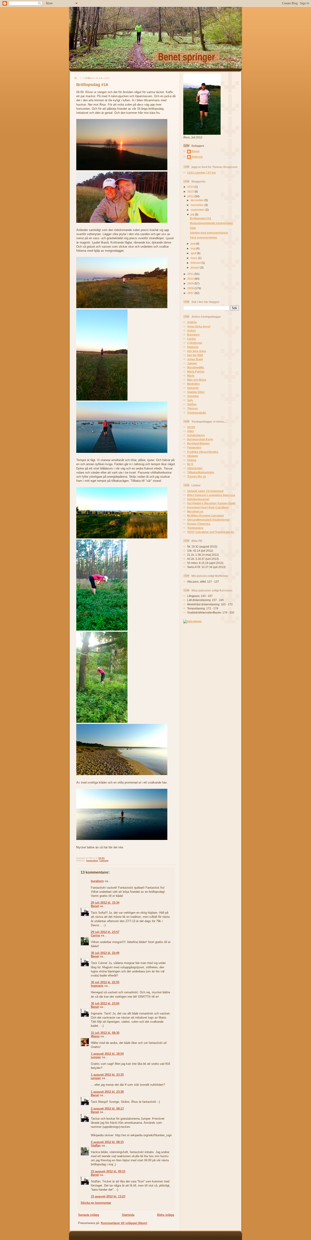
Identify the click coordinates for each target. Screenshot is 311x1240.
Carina (95, 935)
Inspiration (92, 860)
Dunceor (197, 156)
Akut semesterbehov (203, 237)
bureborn (97, 881)
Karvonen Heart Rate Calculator (208, 507)
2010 (190, 278)
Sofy (190, 400)
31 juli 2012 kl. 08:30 (105, 1033)
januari (195, 267)
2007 (190, 293)
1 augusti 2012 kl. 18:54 (107, 1053)
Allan (190, 431)
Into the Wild (195, 355)
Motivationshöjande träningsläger (211, 223)
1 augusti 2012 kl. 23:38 (107, 1091)
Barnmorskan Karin (200, 439)
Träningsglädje (196, 412)
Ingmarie (97, 985)
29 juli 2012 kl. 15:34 (105, 902)
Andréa (192, 322)
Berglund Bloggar (198, 443)
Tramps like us (196, 476)
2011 (190, 273)
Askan (191, 330)
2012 (190, 196)
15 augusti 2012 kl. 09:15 (108, 1171)
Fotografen (194, 447)
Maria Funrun (195, 371)
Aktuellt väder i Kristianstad (205, 490)
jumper (96, 1057)
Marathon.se (195, 511)
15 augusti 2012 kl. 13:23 (108, 1196)
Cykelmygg (194, 342)
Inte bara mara (196, 351)
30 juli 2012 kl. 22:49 (105, 953)
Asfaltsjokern (196, 435)
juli (193, 214)
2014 (190, 186)
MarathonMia (195, 367)
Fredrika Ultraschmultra (202, 451)
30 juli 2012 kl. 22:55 (105, 982)
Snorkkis (193, 396)
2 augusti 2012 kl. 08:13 (107, 1108)
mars (194, 257)
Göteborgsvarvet (198, 499)
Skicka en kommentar (96, 1202)
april (194, 253)
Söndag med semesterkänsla (209, 232)
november (197, 204)
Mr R (190, 464)
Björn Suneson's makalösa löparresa (211, 495)
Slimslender (195, 468)
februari (196, 262)
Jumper (192, 363)
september (198, 209)
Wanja (95, 1036)
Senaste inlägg (88, 1215)
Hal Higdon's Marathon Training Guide (211, 503)
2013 (190, 191)
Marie (190, 375)
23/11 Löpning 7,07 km (201, 172)
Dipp (193, 227)
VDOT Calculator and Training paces (210, 531)
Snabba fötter (196, 392)
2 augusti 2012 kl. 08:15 (107, 1142)
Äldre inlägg (165, 1215)
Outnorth (193, 387)
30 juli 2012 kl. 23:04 (105, 1003)
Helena (191, 460)
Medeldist (193, 383)
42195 (191, 427)
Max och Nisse (196, 379)
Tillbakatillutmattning (200, 472)
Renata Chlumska (198, 523)
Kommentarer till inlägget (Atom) (124, 1223)
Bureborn (193, 334)
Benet (95, 906)
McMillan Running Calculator (205, 515)
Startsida (128, 1215)
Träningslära (195, 527)
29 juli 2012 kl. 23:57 (105, 932)
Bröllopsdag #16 (92, 84)
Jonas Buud (195, 359)
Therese (192, 408)
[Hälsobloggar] (192, 621)
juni (193, 243)
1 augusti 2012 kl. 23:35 (107, 1074)
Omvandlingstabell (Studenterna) (208, 519)
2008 (190, 288)
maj (193, 248)
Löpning (103, 860)
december (197, 200)
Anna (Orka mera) (198, 326)
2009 (190, 283)
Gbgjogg (192, 455)
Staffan (96, 1145)
